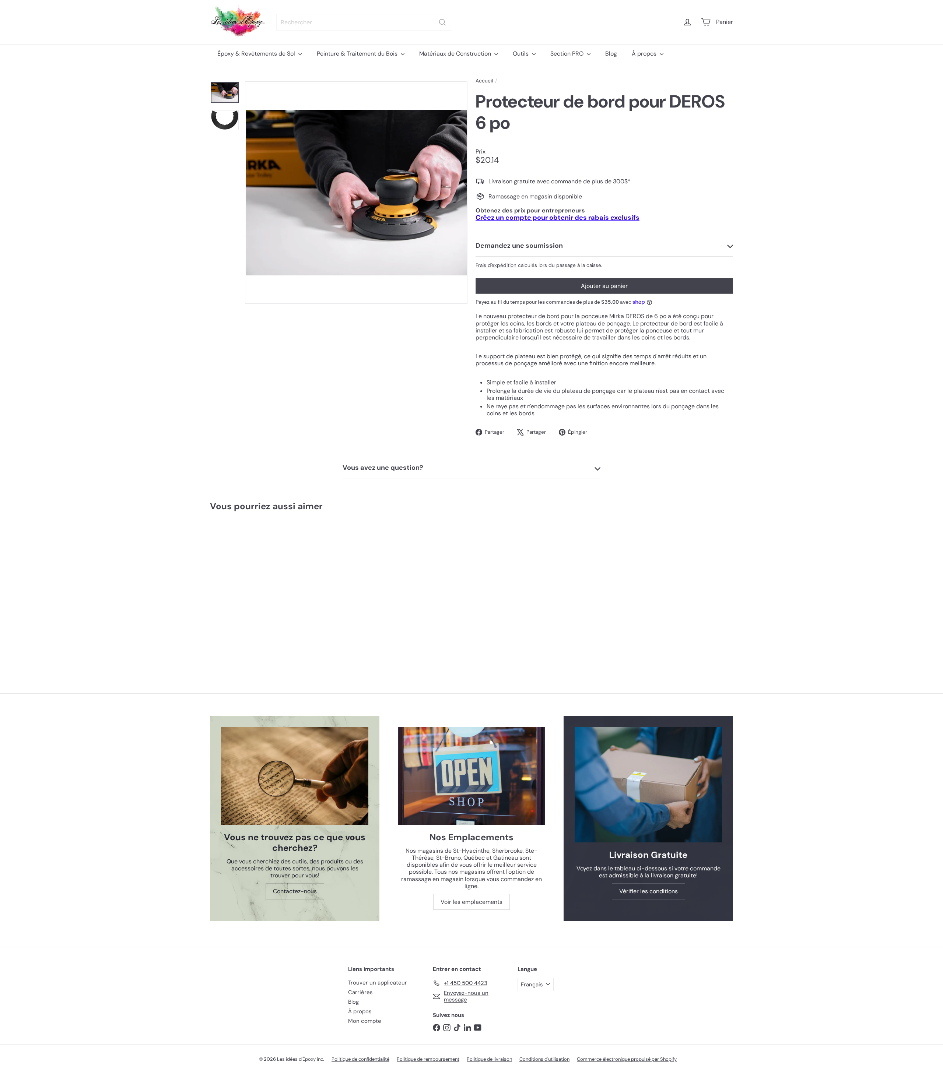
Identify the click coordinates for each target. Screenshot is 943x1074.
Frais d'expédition (496, 265)
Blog (611, 53)
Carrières (360, 992)
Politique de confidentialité (360, 1059)
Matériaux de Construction (455, 53)
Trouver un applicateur (377, 982)
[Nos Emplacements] (471, 776)
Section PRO (567, 53)
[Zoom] (356, 192)
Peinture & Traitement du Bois (358, 53)
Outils (521, 53)
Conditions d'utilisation (544, 1059)
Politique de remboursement (428, 1059)
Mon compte (364, 1021)
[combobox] (363, 22)
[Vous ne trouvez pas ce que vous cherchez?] (294, 776)
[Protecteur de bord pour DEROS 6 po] (253, 588)
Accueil (484, 81)
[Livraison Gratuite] (648, 785)
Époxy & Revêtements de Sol (257, 53)
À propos (645, 53)
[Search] (442, 22)
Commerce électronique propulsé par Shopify (627, 1059)
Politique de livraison (489, 1059)
